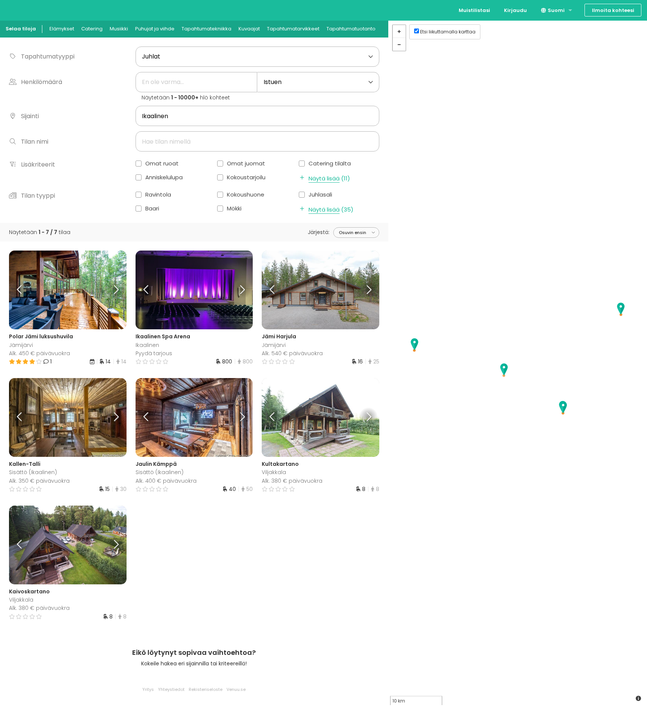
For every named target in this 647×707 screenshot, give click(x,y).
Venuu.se (236, 689)
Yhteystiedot (171, 689)
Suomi (556, 10)
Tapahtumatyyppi (48, 56)
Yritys (148, 689)
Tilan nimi (34, 141)
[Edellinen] (23, 290)
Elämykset (61, 28)
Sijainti (30, 116)
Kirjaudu (515, 10)
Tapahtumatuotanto (351, 28)
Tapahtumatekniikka (206, 28)
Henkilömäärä (41, 82)
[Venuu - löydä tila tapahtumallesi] (20, 9)
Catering (92, 28)
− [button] (399, 44)
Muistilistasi (474, 10)
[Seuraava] (111, 290)
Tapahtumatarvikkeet (293, 28)
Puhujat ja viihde (154, 28)
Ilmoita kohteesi (613, 10)
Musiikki (119, 28)
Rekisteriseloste (205, 689)
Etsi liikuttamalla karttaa (448, 32)
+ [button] (399, 31)
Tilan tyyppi (38, 195)
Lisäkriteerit (38, 164)
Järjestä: (318, 232)
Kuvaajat (249, 28)
